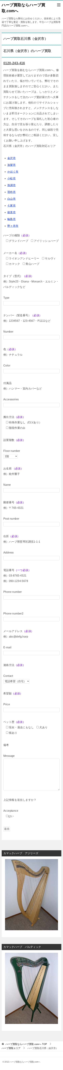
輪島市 (11, 219)
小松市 (11, 178)
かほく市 (12, 171)
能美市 (11, 212)
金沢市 (11, 158)
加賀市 (11, 164)
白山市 (11, 198)
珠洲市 (11, 185)
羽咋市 (11, 192)
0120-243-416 (14, 63)
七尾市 (11, 205)
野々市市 (12, 225)
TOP (26, 1044)
